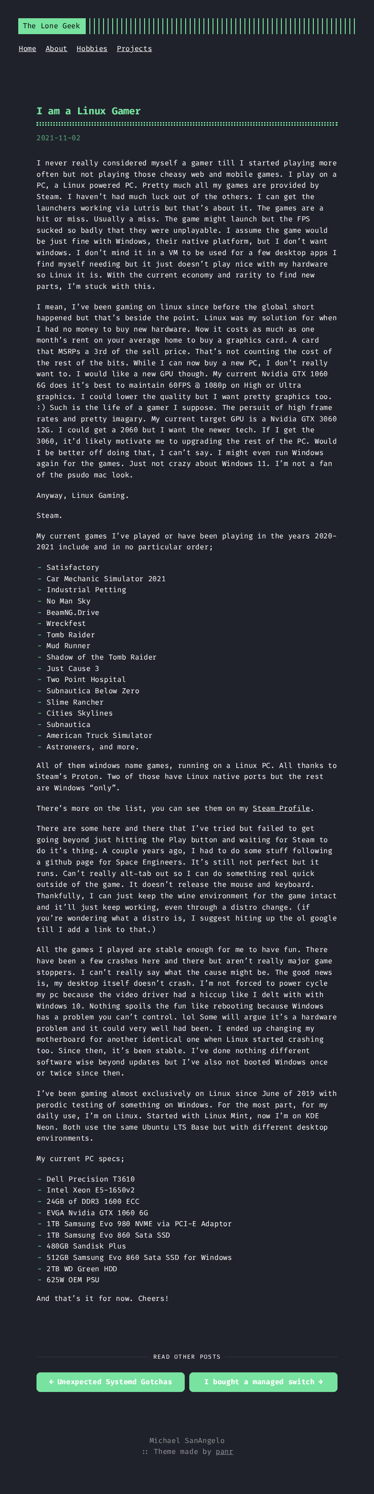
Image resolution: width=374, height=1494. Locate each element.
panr (225, 1451)
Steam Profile (281, 808)
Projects (134, 48)
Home (27, 48)
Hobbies (92, 48)
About (57, 48)
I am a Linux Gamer (88, 111)
